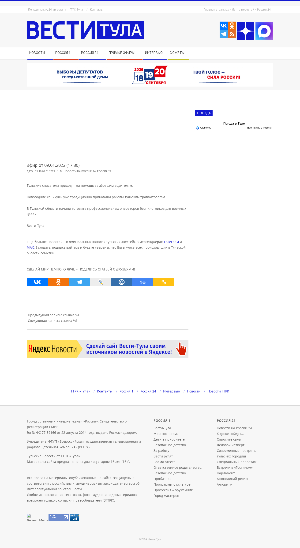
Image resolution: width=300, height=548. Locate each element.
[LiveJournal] (100, 282)
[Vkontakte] (224, 26)
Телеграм (171, 242)
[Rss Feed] (232, 34)
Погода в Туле (234, 123)
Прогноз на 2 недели (259, 127)
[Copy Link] (163, 282)
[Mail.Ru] (121, 282)
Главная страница (216, 9)
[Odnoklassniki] (232, 26)
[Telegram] (224, 34)
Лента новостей (243, 9)
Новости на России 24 (80, 171)
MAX (30, 247)
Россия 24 (264, 9)
